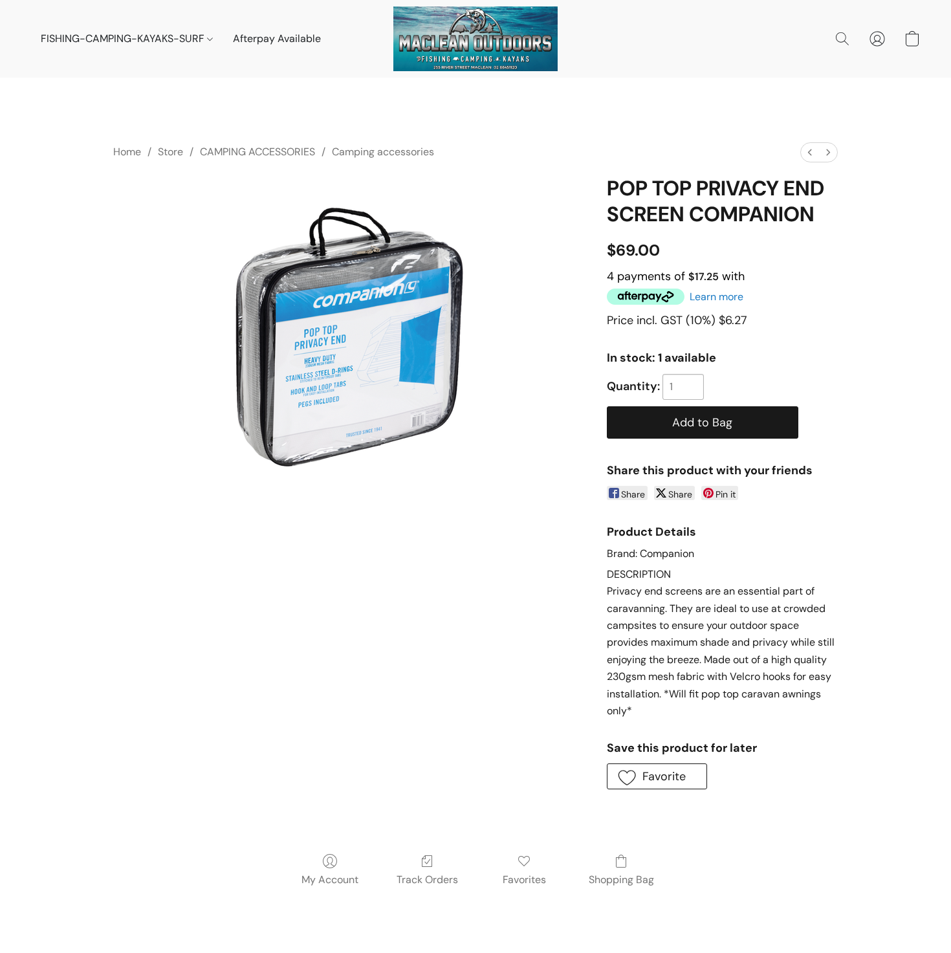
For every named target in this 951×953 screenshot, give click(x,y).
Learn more (716, 296)
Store (170, 152)
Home (127, 152)
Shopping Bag (621, 879)
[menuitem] (810, 152)
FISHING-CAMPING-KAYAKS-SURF (124, 38)
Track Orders (427, 879)
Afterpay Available (277, 38)
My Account (329, 879)
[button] (475, 38)
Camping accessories (383, 152)
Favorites (524, 879)
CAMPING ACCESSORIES (257, 152)
